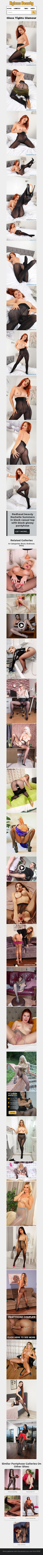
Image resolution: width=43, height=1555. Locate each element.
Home (9, 8)
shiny (21, 546)
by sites (32, 8)
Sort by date (17, 8)
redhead (30, 544)
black (23, 544)
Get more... (22, 531)
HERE (38, 1551)
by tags (26, 8)
